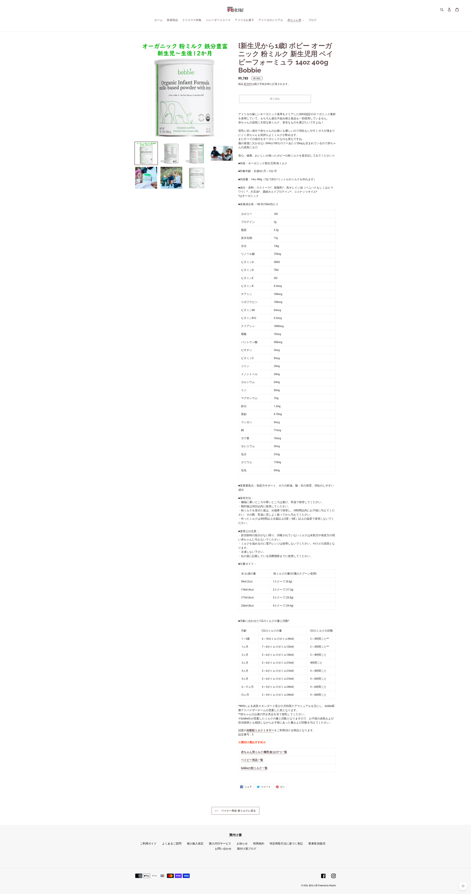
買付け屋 (313, 885)
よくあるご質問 (171, 843)
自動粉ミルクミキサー (260, 730)
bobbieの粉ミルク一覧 (254, 768)
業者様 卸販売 (316, 843)
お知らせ (242, 843)
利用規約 (258, 843)
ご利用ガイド (148, 843)
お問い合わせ (223, 848)
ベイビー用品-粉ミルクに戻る (238, 810)
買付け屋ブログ (246, 848)
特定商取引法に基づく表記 (286, 843)
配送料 (248, 83)
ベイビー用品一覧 (252, 760)
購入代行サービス (220, 843)
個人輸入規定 (195, 843)
